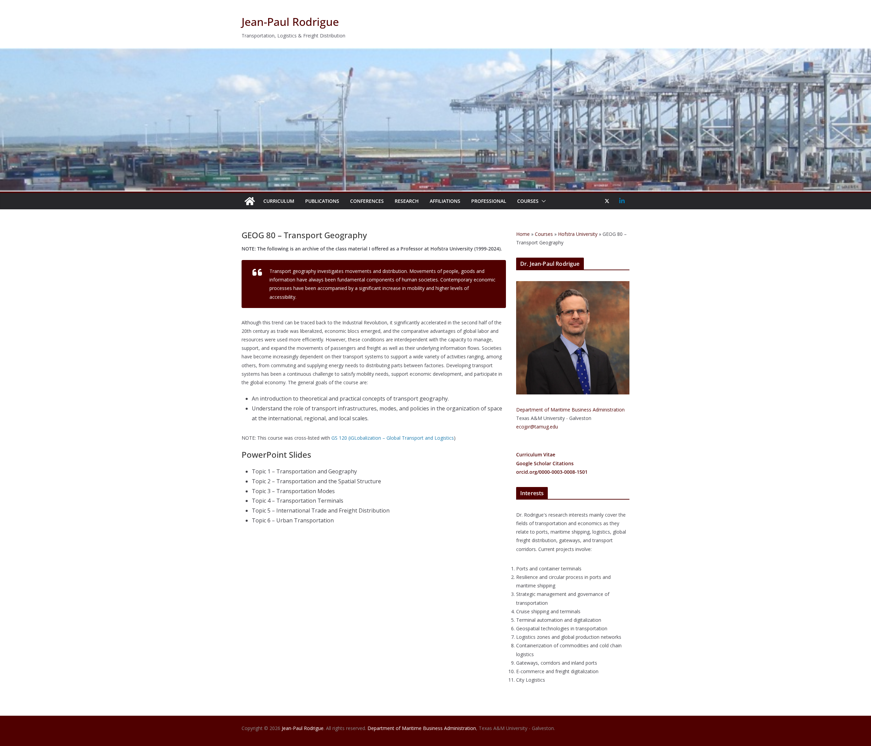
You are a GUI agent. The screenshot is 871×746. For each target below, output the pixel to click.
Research (407, 201)
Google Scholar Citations (545, 463)
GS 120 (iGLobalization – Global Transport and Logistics (392, 438)
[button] (542, 201)
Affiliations (445, 201)
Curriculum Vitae (535, 454)
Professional (488, 201)
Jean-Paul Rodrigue (290, 21)
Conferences (367, 201)
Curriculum (278, 201)
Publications (322, 201)
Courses (528, 201)
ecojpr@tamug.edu (537, 426)
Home (523, 234)
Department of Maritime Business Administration (570, 409)
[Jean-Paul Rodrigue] (435, 52)
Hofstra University (577, 234)
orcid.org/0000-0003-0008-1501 (552, 472)
